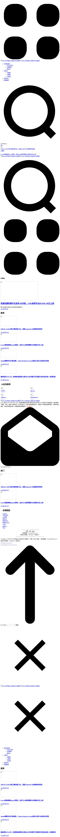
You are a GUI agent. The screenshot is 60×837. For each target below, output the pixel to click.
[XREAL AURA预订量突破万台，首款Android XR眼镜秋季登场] (30, 147)
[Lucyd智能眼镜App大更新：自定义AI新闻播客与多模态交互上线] (30, 152)
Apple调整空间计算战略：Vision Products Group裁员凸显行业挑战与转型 (25, 361)
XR (1, 145)
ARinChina (5, 515)
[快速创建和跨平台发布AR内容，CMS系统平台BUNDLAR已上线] (30, 290)
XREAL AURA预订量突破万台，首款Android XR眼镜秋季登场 (18, 149)
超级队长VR (6, 522)
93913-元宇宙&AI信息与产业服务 (30, 529)
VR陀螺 (5, 517)
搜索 (17, 625)
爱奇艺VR (5, 520)
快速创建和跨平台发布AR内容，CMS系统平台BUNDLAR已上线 (27, 303)
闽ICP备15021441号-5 (22, 536)
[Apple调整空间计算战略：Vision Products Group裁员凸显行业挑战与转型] (30, 353)
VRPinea (5, 513)
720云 (4, 524)
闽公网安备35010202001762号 (36, 536)
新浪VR (5, 519)
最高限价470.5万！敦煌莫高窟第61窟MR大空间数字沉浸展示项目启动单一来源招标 (28, 376)
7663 (4, 528)
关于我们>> (29, 406)
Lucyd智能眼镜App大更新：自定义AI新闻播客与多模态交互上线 (18, 154)
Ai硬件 (2, 150)
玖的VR (5, 526)
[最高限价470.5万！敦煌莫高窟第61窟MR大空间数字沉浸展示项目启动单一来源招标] (30, 369)
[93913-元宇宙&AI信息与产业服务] (10, 60)
